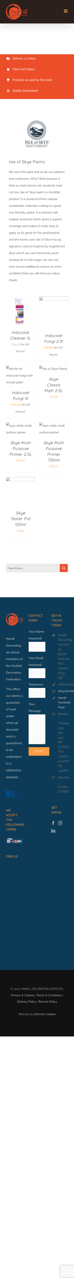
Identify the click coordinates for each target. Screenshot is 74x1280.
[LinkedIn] (53, 831)
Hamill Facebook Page (63, 702)
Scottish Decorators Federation (14, 672)
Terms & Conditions (49, 995)
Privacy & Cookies (23, 995)
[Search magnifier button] (64, 568)
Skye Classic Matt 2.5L (53, 385)
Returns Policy (47, 1001)
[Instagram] (60, 823)
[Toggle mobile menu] (66, 11)
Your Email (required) (36, 661)
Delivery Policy (26, 1001)
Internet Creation (45, 1014)
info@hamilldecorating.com (63, 691)
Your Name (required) (36, 635)
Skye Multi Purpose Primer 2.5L (20, 448)
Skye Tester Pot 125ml (20, 518)
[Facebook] (53, 823)
